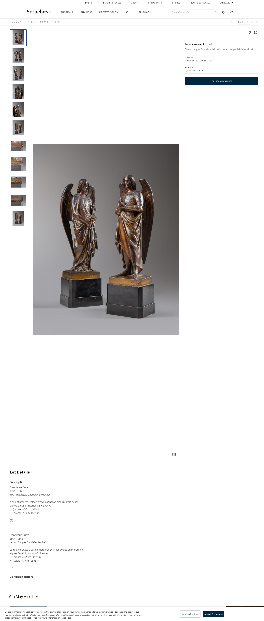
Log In (88, 3)
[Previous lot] (231, 22)
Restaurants (155, 3)
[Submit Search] (215, 12)
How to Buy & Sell (200, 3)
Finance (144, 12)
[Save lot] (249, 32)
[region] (132, 614)
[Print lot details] (255, 32)
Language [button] (225, 3)
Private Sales (108, 12)
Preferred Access (111, 3)
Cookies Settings (190, 614)
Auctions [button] (67, 12)
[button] (106, 239)
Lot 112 (56, 22)
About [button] (134, 3)
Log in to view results (221, 81)
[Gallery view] (174, 455)
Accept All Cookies (213, 614)
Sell (128, 12)
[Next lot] (256, 22)
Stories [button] (176, 3)
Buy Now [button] (86, 12)
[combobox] (193, 12)
